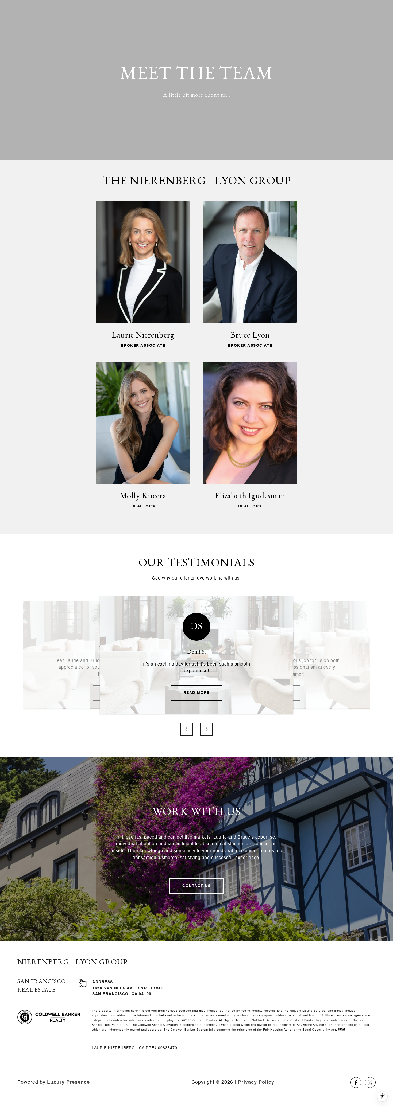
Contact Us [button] (196, 886)
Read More (196, 693)
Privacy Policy (256, 1082)
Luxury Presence (68, 1082)
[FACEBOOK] (355, 1082)
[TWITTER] (370, 1082)
